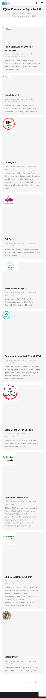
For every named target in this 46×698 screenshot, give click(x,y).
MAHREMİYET (12, 657)
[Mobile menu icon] (42, 3)
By (10, 56)
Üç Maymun (10, 162)
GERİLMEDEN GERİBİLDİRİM (18, 577)
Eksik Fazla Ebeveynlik (16, 288)
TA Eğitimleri (29, 54)
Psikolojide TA (12, 95)
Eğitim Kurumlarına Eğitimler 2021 (15, 54)
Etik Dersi (9, 239)
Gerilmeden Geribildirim (16, 497)
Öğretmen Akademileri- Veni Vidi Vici (23, 356)
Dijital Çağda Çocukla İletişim (19, 430)
